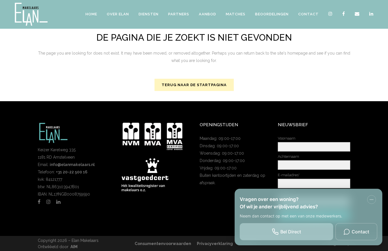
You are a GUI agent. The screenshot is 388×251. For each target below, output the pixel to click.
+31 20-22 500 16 (71, 172)
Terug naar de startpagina (194, 85)
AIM (74, 246)
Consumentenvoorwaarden (163, 243)
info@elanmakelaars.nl (72, 164)
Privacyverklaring (215, 243)
